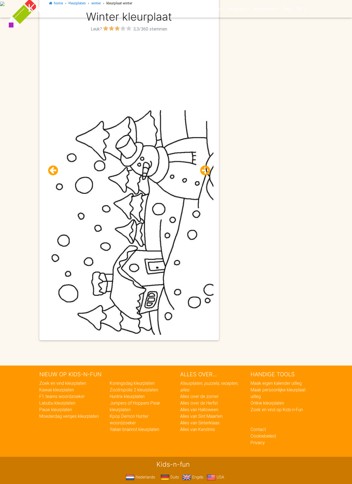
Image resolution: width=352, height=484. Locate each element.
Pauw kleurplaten (55, 409)
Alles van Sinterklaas (199, 422)
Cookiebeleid (263, 436)
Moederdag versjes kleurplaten (69, 416)
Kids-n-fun (55, 8)
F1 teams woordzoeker (62, 396)
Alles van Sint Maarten (201, 416)
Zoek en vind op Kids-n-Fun (277, 409)
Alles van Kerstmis (197, 429)
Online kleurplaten (267, 403)
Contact (258, 429)
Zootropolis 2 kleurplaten (134, 389)
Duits (174, 477)
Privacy (258, 442)
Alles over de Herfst (199, 403)
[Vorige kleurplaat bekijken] (55, 170)
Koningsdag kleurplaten (132, 383)
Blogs (126, 9)
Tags (287, 9)
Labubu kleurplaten (57, 403)
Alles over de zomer (199, 396)
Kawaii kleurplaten (56, 389)
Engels (197, 477)
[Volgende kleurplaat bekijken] (203, 170)
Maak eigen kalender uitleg (276, 383)
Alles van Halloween (199, 409)
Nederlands (144, 477)
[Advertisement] (129, 71)
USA (220, 477)
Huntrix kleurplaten (127, 396)
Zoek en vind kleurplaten (62, 383)
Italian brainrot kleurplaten (134, 429)
